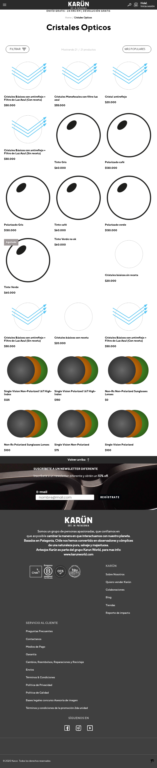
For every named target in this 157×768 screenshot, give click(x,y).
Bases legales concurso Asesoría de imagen (52, 700)
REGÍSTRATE (109, 497)
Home (68, 17)
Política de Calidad (37, 693)
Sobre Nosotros (115, 574)
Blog (108, 597)
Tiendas (110, 605)
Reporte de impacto (118, 613)
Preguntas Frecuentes (39, 631)
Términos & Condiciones (40, 677)
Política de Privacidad (39, 685)
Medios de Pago (35, 647)
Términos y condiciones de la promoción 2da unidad (57, 708)
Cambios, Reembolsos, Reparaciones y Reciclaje (55, 662)
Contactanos (33, 639)
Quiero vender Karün (118, 582)
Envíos (30, 670)
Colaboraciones (115, 590)
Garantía (31, 654)
